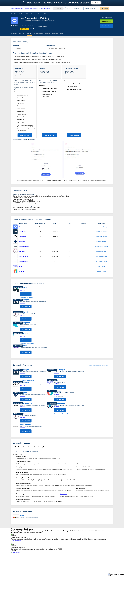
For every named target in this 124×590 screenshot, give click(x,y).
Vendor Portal (15, 566)
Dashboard (63, 494)
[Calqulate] (16, 350)
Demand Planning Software (65, 561)
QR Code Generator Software (65, 566)
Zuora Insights (23, 261)
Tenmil (34, 562)
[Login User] (111, 8)
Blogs (68, 8)
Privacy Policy (28, 561)
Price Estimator (15, 564)
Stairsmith (35, 561)
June (20, 266)
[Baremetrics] (14, 20)
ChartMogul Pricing (101, 231)
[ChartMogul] (15, 231)
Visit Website (26, 294)
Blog (12, 569)
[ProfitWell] (16, 292)
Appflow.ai (22, 251)
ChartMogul (22, 231)
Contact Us (14, 574)
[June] (15, 266)
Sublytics (22, 241)
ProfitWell (23, 287)
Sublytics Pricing (101, 241)
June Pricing (101, 266)
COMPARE (15, 25)
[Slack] (16, 517)
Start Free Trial (106, 26)
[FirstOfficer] (16, 338)
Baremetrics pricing (30, 203)
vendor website (57, 180)
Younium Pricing (101, 271)
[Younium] (15, 271)
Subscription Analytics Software (22, 13)
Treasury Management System (66, 574)
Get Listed (14, 551)
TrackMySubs (25, 323)
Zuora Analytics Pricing (101, 246)
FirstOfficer (24, 333)
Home (12, 13)
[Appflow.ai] (15, 251)
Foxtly (34, 574)
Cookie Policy (28, 564)
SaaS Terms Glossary (17, 572)
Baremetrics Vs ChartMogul (27, 310)
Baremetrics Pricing (101, 227)
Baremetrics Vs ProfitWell (26, 297)
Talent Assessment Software (65, 572)
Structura (34, 564)
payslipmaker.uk (36, 566)
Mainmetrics (23, 236)
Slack (22, 515)
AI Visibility (104, 8)
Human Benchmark (37, 570)
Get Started (95, 3)
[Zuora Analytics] (15, 246)
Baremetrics (34, 13)
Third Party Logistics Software (65, 562)
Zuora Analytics (24, 246)
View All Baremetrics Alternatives (99, 365)
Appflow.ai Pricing (101, 251)
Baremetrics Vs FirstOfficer (27, 343)
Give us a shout (16, 540)
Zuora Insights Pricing (101, 261)
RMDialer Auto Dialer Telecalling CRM (43, 569)
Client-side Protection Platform (65, 567)
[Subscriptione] (15, 256)
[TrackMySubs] (16, 327)
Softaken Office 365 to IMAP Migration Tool (44, 575)
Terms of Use (28, 562)
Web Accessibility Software (64, 570)
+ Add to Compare (106, 17)
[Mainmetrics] (15, 236)
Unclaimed (24, 29)
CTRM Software (61, 564)
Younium (21, 271)
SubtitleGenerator (37, 572)
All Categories (15, 562)
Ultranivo (34, 567)
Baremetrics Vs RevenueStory (62, 413)
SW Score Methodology (17, 570)
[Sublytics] (15, 241)
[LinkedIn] (104, 562)
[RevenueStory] (50, 408)
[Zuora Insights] (15, 261)
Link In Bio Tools (61, 569)
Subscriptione (23, 256)
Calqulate (23, 346)
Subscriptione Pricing (101, 256)
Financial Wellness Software (65, 575)
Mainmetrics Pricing (101, 236)
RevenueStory (59, 403)
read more (22, 290)
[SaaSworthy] (30, 8)
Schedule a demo (106, 21)
